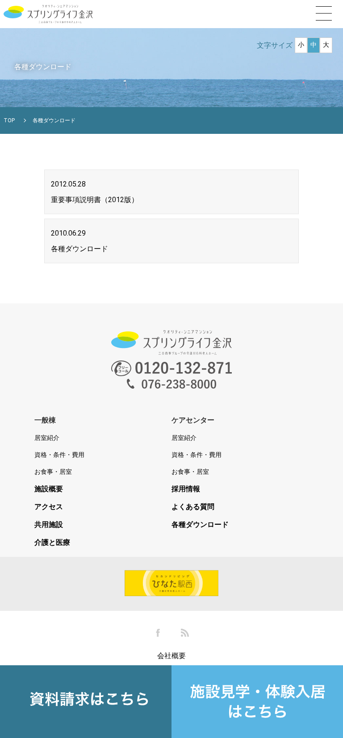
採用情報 (186, 489)
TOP (9, 120)
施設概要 (48, 489)
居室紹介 (46, 438)
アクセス (48, 506)
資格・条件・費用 (59, 455)
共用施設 (48, 524)
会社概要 (171, 655)
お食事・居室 (53, 472)
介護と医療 (52, 542)
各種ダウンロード (200, 524)
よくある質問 (193, 506)
